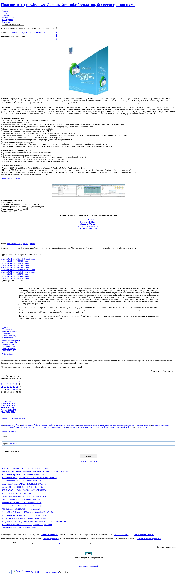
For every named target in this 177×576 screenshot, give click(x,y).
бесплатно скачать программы (149, 539)
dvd (13, 425)
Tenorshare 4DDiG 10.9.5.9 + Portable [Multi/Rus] (21, 506)
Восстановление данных (36, 33)
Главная (5, 11)
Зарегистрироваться (88, 461)
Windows (51, 425)
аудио (68, 425)
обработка (14, 427)
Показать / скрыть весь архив (13, 418)
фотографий (120, 427)
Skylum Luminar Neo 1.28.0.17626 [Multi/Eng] (20, 493)
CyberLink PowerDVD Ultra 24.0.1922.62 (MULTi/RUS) (24, 496)
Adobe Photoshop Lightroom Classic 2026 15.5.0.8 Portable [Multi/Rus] (29, 478)
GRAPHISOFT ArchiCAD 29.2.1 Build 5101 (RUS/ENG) (24, 484)
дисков (113, 425)
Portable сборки (8, 354)
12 (8, 387)
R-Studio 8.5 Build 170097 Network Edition (18, 263)
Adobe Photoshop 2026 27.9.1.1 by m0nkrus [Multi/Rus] (23, 474)
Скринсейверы (8, 351)
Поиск (4, 13)
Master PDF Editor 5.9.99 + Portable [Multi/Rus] (20, 528)
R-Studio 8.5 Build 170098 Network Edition (18, 261)
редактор (56, 427)
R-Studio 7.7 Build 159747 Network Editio (17, 278)
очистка (34, 427)
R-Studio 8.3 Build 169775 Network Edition (18, 265)
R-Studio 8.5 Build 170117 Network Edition (18, 259)
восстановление (13, 244)
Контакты (6, 22)
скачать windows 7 (121, 535)
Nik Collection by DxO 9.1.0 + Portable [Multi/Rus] (21, 481)
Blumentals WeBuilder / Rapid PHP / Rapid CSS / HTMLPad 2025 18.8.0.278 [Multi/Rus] (36, 471)
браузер (74, 425)
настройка (5, 427)
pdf (22, 425)
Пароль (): (9, 444)
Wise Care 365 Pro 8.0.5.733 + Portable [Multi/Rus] (21, 500)
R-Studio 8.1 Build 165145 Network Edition (18, 276)
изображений (137, 425)
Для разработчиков (9, 331)
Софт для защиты (9, 349)
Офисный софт (8, 344)
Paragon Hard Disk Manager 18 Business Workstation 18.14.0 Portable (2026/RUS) (34, 521)
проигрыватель (45, 427)
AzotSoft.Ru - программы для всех (45, 572)
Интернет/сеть (7, 338)
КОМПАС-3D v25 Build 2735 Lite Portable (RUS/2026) (24, 490)
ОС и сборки (7, 329)
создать (79, 427)
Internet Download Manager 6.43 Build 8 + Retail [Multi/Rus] (25, 518)
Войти (88, 456)
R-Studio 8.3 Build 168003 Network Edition (18, 270)
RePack (44, 425)
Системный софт (18, 33)
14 (14, 387)
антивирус (60, 425)
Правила (5, 15)
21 (14, 389)
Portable (37, 425)
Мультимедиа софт (9, 342)
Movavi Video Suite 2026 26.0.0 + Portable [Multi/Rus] (23, 487)
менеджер (165, 425)
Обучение (6, 333)
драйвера (121, 425)
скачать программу (51, 539)
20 (11, 389)
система (64, 427)
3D (2, 425)
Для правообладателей (88, 566)
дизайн (101, 425)
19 (8, 389)
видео (80, 425)
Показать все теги (8, 431)
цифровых (130, 427)
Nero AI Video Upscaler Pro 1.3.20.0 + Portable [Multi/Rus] (25, 468)
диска (107, 425)
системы (71, 427)
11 (5, 387)
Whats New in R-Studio (10, 179)
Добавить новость (9, 18)
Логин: (5, 436)
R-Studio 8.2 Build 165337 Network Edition (18, 274)
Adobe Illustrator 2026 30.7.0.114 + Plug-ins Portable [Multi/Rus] (27, 525)
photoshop (29, 425)
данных (24, 244)
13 (11, 387)
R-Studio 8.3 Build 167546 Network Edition (18, 272)
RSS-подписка (7, 20)
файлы (100, 427)
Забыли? (12, 444)
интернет (147, 425)
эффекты (145, 427)
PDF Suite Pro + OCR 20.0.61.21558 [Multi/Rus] (21, 509)
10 (2, 387)
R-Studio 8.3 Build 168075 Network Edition (18, 267)
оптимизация (25, 427)
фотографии (109, 427)
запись (128, 425)
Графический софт (9, 336)
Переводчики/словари (11, 340)
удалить (86, 427)
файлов (32, 244)
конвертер (156, 425)
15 (17, 387)
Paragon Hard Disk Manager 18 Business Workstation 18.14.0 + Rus (28, 512)
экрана (138, 427)
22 (17, 389)
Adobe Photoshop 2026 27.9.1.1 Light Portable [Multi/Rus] (24, 515)
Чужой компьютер (12, 451)
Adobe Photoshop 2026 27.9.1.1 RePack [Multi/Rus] (22, 503)
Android (7, 425)
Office (17, 425)
